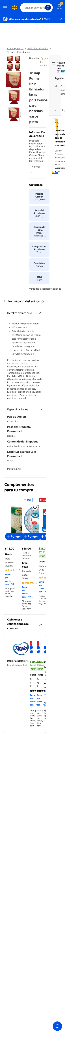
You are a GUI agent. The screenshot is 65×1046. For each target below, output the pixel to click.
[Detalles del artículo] (41, 313)
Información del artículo (24, 301)
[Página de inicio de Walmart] (14, 7)
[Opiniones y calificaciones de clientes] (41, 623)
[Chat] (57, 1026)
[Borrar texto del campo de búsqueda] (43, 7)
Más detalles (14, 468)
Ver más (36, 166)
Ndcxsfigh (34, 58)
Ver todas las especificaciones (45, 288)
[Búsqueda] (48, 7)
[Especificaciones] (41, 409)
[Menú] (6, 7)
